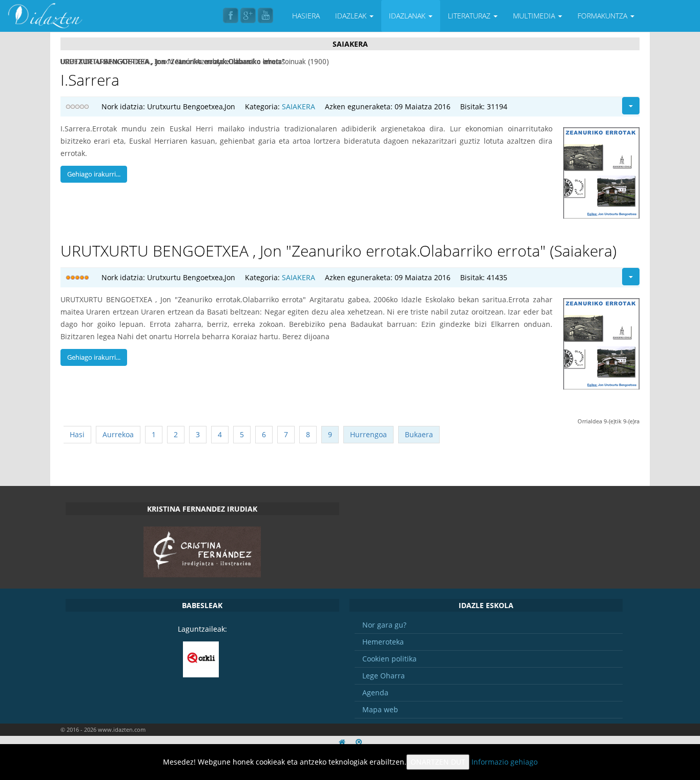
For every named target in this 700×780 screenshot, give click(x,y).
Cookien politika (389, 659)
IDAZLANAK (408, 16)
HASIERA (306, 16)
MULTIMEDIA (535, 16)
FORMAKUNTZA (603, 16)
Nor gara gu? (384, 625)
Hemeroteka (383, 642)
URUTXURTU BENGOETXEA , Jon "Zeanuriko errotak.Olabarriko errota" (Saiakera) (338, 250)
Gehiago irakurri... (93, 174)
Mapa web (380, 709)
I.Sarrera (89, 79)
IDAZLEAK (351, 16)
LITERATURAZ (470, 16)
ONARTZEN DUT (437, 762)
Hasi (77, 434)
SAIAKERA (298, 106)
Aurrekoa (118, 434)
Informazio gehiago (504, 762)
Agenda (375, 692)
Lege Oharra (383, 675)
